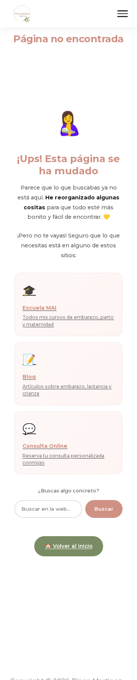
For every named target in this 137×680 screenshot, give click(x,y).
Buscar (103, 509)
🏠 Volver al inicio (68, 546)
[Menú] (122, 13)
